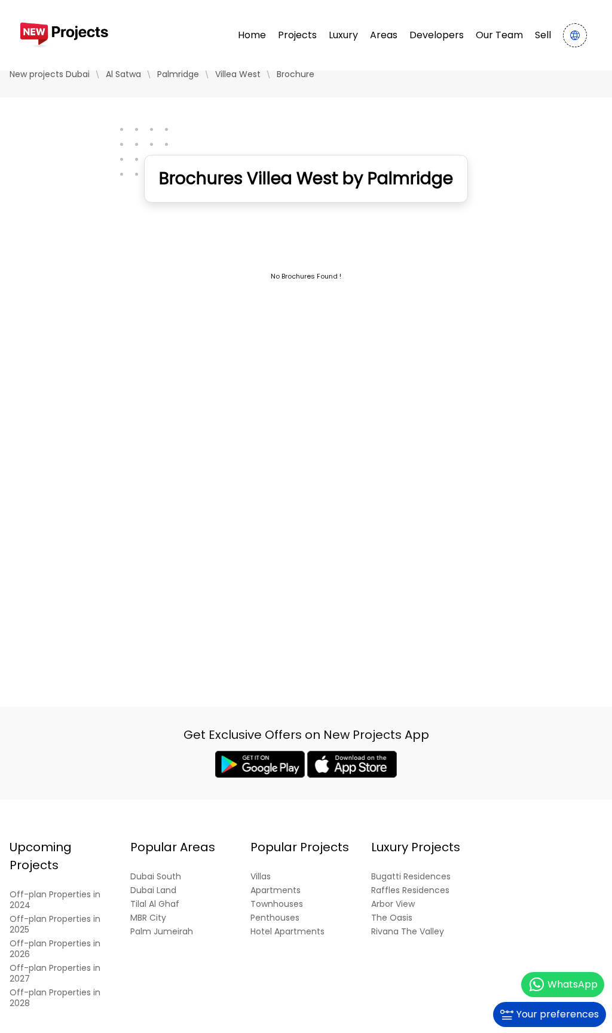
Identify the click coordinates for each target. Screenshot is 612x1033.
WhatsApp (572, 984)
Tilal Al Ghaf (154, 904)
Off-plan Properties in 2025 (55, 924)
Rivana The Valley (407, 931)
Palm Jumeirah (161, 931)
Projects (297, 35)
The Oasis (391, 918)
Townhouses (276, 904)
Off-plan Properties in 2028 (55, 998)
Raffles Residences (410, 890)
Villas (260, 876)
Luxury (343, 35)
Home (252, 35)
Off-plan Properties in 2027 (55, 973)
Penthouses (274, 918)
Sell (543, 35)
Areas (383, 35)
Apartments (275, 890)
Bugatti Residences (411, 876)
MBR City (148, 918)
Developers (436, 35)
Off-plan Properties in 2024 (55, 900)
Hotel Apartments (287, 931)
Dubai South (155, 876)
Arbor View (393, 904)
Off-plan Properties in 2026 (55, 949)
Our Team (499, 35)
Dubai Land (153, 890)
